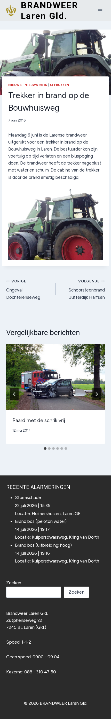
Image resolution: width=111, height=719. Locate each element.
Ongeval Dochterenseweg (23, 289)
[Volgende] (96, 394)
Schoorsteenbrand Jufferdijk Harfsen (86, 289)
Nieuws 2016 (36, 85)
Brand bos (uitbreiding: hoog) (43, 545)
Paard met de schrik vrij (38, 420)
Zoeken (13, 582)
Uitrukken (59, 85)
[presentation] (55, 377)
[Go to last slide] (14, 394)
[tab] (45, 448)
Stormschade (28, 497)
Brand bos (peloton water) (41, 521)
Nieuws (15, 85)
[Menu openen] (100, 10)
